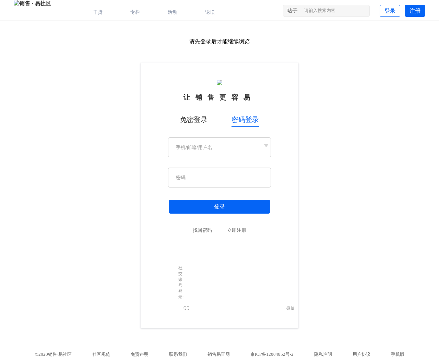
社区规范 (101, 354)
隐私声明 (323, 354)
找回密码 (202, 230)
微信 (290, 308)
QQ (186, 308)
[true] (364, 12)
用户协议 (361, 354)
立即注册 (236, 230)
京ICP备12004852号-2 (272, 354)
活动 (172, 12)
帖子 (292, 10)
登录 (389, 11)
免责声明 (140, 354)
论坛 (210, 12)
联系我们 (178, 354)
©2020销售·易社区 (53, 354)
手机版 (397, 354)
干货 (98, 12)
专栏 (135, 12)
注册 (415, 11)
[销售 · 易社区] (32, 3)
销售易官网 (218, 354)
